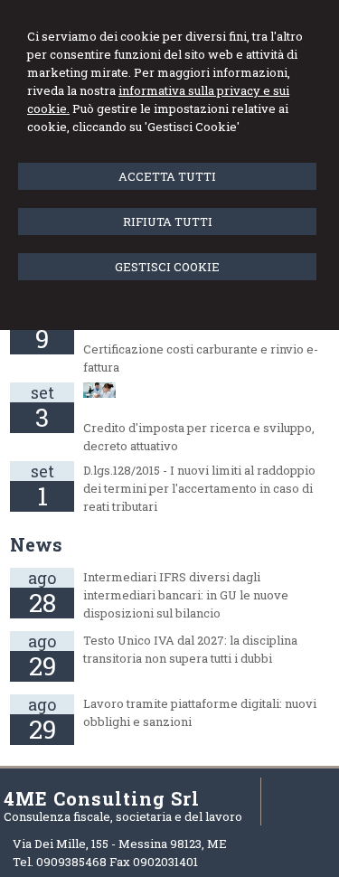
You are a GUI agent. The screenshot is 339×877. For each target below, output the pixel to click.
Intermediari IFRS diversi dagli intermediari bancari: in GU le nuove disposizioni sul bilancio (185, 595)
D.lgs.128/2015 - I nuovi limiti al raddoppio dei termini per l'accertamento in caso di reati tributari (199, 488)
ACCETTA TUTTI (167, 176)
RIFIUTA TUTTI (167, 221)
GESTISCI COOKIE (167, 267)
